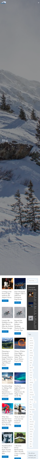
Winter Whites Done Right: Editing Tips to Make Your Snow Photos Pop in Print (19, 356)
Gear (34, 379)
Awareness (31, 345)
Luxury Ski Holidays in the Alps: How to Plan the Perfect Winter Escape (7, 324)
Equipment (31, 367)
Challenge (31, 352)
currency (31, 360)
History (31, 387)
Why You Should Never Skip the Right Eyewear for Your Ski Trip (7, 421)
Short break (31, 429)
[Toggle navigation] (38, 3)
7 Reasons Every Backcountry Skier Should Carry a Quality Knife (19, 450)
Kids (30, 397)
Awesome (31, 347)
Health (31, 384)
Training (31, 436)
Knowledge (31, 399)
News (30, 416)
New (30, 411)
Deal (30, 365)
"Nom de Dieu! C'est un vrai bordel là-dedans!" (19, 420)
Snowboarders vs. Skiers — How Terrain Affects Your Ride (7, 449)
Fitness (31, 377)
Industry (31, 389)
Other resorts (32, 421)
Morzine (31, 406)
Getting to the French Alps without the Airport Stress (7, 294)
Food (30, 379)
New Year (31, 414)
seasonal (31, 426)
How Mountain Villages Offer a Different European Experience (19, 295)
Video (30, 443)
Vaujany (31, 441)
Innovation (31, 392)
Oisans (31, 419)
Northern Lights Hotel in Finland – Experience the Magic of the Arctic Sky (19, 391)
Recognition (31, 424)
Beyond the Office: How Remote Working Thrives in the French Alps (19, 325)
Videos (31, 446)
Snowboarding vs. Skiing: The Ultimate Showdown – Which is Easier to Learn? (7, 391)
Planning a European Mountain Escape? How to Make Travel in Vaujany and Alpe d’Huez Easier (7, 358)
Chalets (31, 350)
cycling (31, 362)
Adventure (31, 340)
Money (31, 404)
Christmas (31, 355)
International (32, 394)
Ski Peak (31, 431)
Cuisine (31, 357)
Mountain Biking (32, 409)
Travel (31, 438)
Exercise (31, 372)
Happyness (31, 382)
